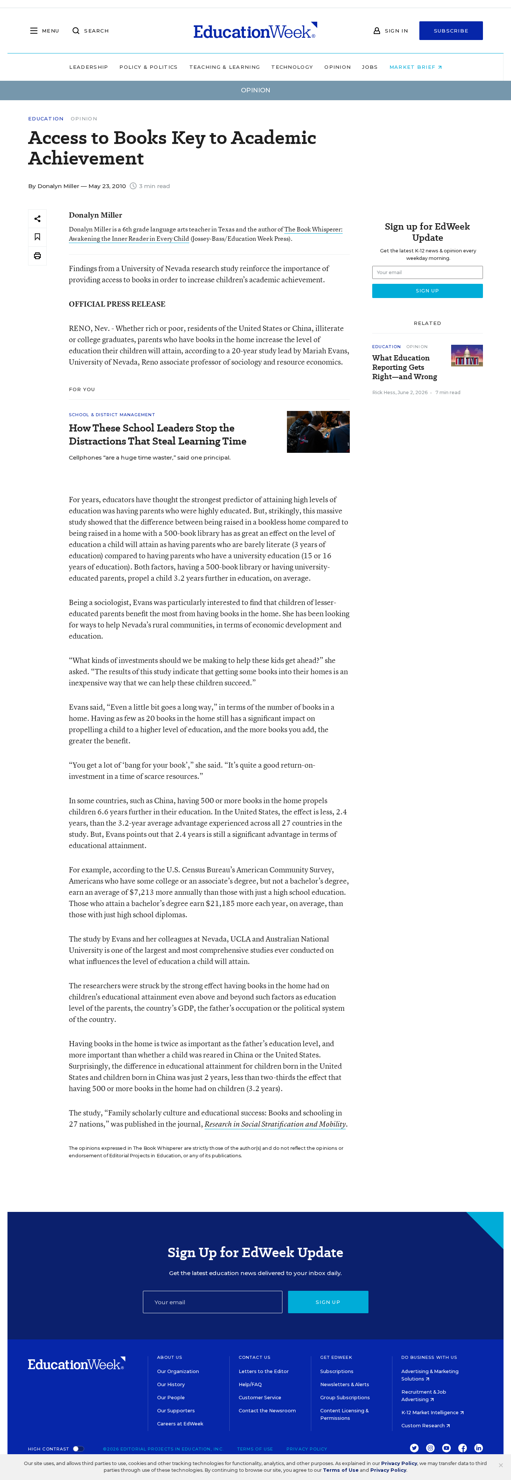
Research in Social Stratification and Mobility (275, 1124)
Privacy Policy (307, 1449)
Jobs (370, 67)
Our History (171, 1384)
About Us (169, 1357)
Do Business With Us (429, 1357)
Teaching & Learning (224, 67)
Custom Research (423, 1425)
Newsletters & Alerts (344, 1384)
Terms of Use (255, 1449)
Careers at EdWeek (180, 1424)
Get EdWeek (336, 1357)
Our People (171, 1397)
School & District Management (112, 414)
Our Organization (178, 1371)
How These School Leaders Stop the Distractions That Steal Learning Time (158, 434)
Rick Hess (383, 392)
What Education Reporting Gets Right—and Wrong (404, 367)
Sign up (328, 1302)
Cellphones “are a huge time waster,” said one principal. (150, 457)
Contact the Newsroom (267, 1410)
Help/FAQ (250, 1384)
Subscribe (451, 31)
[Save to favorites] (37, 237)
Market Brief (413, 67)
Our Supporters (176, 1410)
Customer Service (260, 1397)
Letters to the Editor (264, 1371)
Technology (292, 67)
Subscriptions (337, 1371)
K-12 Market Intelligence (430, 1412)
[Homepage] (255, 30)
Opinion (337, 67)
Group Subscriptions (345, 1397)
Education (46, 119)
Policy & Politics (148, 67)
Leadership (88, 67)
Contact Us (254, 1357)
